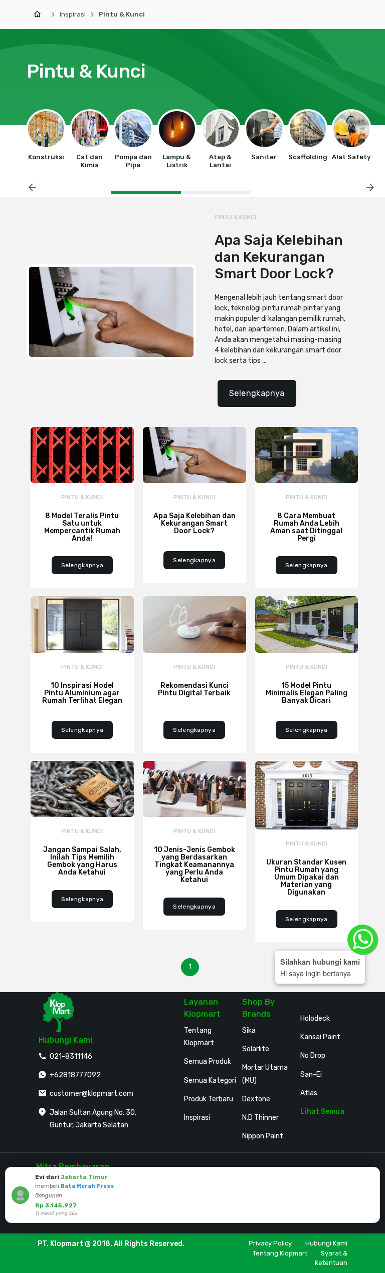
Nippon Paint (262, 1136)
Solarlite (255, 1049)
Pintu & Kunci (122, 14)
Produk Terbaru (208, 1099)
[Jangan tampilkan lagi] (358, 1176)
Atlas (308, 1093)
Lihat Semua (322, 1111)
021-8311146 (71, 1056)
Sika (249, 1030)
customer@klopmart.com (91, 1093)
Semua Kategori (210, 1080)
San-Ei (311, 1074)
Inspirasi (73, 14)
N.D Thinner (260, 1117)
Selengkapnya (257, 393)
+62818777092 (75, 1075)
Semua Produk (207, 1061)
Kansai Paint (320, 1037)
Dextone (256, 1099)
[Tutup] (370, 1176)
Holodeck (315, 1018)
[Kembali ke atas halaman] (366, 1078)
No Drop (312, 1055)
